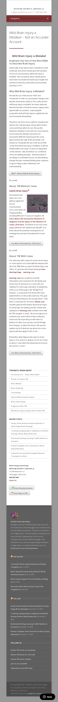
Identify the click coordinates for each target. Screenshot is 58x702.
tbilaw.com (39, 301)
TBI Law (17, 598)
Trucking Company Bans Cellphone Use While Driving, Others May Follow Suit (29, 432)
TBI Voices (18, 556)
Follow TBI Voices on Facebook (23, 650)
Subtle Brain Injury (19, 190)
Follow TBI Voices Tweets (21, 659)
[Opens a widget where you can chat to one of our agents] (47, 697)
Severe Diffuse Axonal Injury (22, 397)
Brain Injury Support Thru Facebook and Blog (29, 579)
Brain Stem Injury (18, 402)
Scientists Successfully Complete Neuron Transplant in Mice (28, 454)
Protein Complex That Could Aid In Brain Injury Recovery (27, 447)
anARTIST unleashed (36, 693)
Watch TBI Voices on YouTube (23, 655)
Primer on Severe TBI (19, 379)
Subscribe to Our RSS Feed (21, 668)
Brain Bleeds (16, 383)
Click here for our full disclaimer (24, 548)
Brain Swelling (17, 388)
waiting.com (28, 272)
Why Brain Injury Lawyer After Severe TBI (28, 411)
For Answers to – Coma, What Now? (25, 374)
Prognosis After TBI (19, 406)
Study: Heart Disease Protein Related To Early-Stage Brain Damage (27, 424)
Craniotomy (16, 393)
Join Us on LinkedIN (19, 664)
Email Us (12, 480)
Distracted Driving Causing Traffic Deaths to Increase (29, 439)
